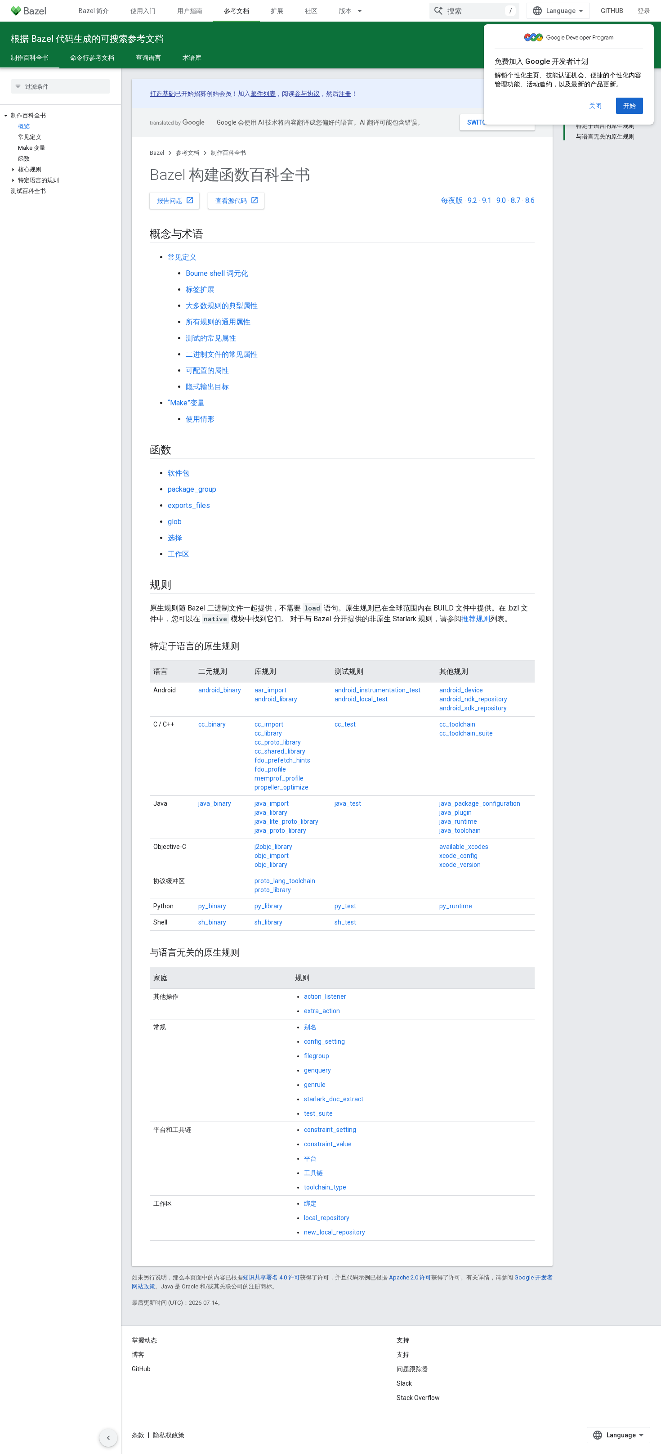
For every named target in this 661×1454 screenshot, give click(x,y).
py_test (345, 906)
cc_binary (212, 724)
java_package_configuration (479, 803)
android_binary (219, 690)
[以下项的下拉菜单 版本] (364, 11)
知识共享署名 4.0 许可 (271, 1277)
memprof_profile (279, 778)
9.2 (472, 200)
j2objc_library (273, 846)
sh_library (268, 922)
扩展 (277, 10)
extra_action (322, 1010)
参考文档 (236, 10)
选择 (175, 538)
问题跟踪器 (412, 1369)
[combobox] (474, 11)
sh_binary (212, 922)
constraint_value (328, 1144)
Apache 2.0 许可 (410, 1277)
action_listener (325, 996)
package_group (192, 489)
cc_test (345, 724)
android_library (276, 699)
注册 (345, 93)
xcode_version (460, 864)
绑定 (310, 1203)
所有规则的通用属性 (218, 322)
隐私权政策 (168, 1435)
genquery (317, 1070)
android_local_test (361, 699)
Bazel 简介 (94, 10)
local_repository (326, 1217)
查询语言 (148, 57)
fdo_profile (270, 769)
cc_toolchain (457, 724)
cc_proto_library (278, 742)
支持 (403, 1354)
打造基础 (162, 93)
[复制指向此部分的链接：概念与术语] (212, 234)
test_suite (318, 1113)
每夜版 (452, 200)
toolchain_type (325, 1187)
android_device (461, 690)
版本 (345, 10)
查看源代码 (237, 200)
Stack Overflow (418, 1397)
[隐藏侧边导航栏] (108, 1438)
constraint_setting (330, 1129)
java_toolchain (460, 830)
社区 (311, 10)
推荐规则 (475, 619)
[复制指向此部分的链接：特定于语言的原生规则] (249, 647)
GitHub (612, 10)
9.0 (501, 200)
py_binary (212, 906)
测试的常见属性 (211, 338)
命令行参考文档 (92, 57)
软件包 (178, 473)
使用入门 (143, 10)
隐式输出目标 (207, 386)
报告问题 (175, 200)
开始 (629, 105)
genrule (315, 1084)
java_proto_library (280, 830)
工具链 (313, 1172)
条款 (138, 1435)
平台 (310, 1158)
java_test (348, 803)
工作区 (178, 554)
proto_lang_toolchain (285, 880)
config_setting (324, 1041)
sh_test (345, 922)
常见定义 (182, 257)
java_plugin (455, 812)
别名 (310, 1027)
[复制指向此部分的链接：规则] (180, 585)
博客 (138, 1354)
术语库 (192, 57)
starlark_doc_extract (333, 1099)
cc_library (268, 733)
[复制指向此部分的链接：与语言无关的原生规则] (249, 953)
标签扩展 (200, 289)
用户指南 (189, 10)
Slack (404, 1383)
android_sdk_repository (473, 708)
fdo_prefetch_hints (282, 760)
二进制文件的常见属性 (222, 354)
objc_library (271, 864)
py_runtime (455, 906)
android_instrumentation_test (377, 690)
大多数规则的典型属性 (222, 305)
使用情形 (200, 419)
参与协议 (307, 93)
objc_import (272, 855)
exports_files (189, 505)
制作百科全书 (30, 57)
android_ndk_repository (473, 699)
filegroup (316, 1055)
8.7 (515, 200)
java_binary (214, 803)
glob (175, 521)
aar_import (270, 690)
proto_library (273, 889)
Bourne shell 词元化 (217, 273)
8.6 (530, 200)
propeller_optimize (281, 787)
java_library (271, 812)
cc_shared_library (280, 751)
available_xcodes (463, 846)
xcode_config (458, 855)
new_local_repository (334, 1232)
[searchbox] (60, 86)
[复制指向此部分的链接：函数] (180, 450)
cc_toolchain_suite (466, 733)
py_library (268, 906)
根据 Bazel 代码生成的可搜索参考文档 (87, 38)
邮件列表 (263, 93)
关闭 (595, 105)
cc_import (269, 724)
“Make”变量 (186, 403)
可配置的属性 (207, 370)
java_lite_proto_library (286, 821)
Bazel (157, 152)
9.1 (486, 200)
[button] (60, 115)
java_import (272, 803)
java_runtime (458, 821)
